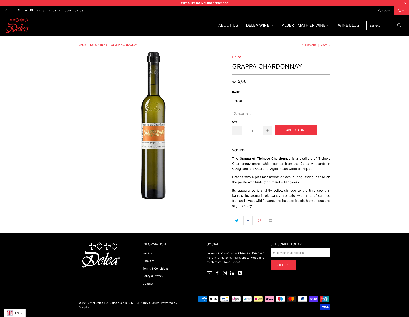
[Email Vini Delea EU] (5, 10)
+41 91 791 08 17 (48, 10)
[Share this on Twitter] (236, 220)
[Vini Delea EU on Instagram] (18, 10)
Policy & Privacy (153, 276)
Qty (234, 121)
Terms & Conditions (155, 268)
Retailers (148, 260)
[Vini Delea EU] (18, 25)
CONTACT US (74, 10)
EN (17, 313)
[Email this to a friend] (270, 220)
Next (324, 45)
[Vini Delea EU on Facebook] (11, 10)
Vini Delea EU (99, 302)
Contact (148, 283)
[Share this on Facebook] (248, 220)
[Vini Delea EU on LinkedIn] (25, 10)
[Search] (399, 25)
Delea (236, 57)
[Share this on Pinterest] (259, 220)
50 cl (238, 101)
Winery (147, 253)
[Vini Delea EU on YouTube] (31, 10)
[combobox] (15, 313)
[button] (260, 25)
